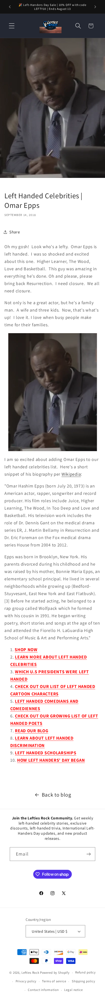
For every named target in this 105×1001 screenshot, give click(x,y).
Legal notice (73, 990)
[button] (11, 25)
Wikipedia (71, 474)
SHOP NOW (26, 649)
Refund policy (85, 972)
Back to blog (56, 794)
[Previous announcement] (9, 6)
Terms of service (54, 981)
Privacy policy (26, 981)
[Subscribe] (88, 854)
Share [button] (14, 232)
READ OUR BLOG (31, 730)
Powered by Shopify (55, 973)
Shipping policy (83, 981)
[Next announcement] (95, 6)
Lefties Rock (30, 973)
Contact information (43, 990)
